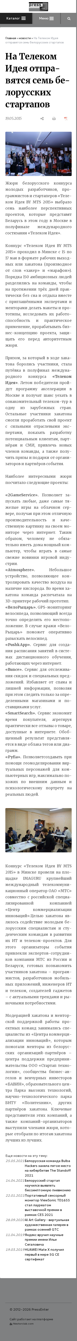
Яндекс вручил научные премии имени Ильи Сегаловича (44, 1239)
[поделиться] (42, 118)
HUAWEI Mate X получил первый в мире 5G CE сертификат (44, 1254)
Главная (10, 38)
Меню (44, 18)
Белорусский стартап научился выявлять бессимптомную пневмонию (48, 1185)
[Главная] (38, 6)
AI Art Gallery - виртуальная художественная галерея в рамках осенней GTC (47, 1225)
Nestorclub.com (23, 1323)
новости (25, 38)
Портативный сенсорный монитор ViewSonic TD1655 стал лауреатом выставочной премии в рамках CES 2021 (47, 1205)
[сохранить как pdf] (66, 118)
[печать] (54, 118)
